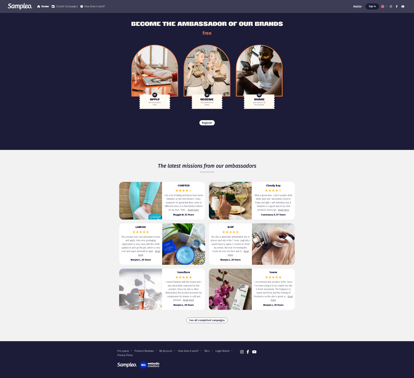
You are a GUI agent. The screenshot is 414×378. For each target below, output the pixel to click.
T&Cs (207, 350)
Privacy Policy (125, 355)
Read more (193, 210)
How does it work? (94, 6)
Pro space (123, 350)
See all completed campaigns (207, 320)
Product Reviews (144, 350)
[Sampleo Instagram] (391, 6)
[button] (383, 6)
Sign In (372, 6)
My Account (165, 350)
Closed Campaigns (67, 6)
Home (45, 6)
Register (357, 6)
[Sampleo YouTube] (402, 6)
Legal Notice (222, 350)
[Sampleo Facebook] (396, 6)
